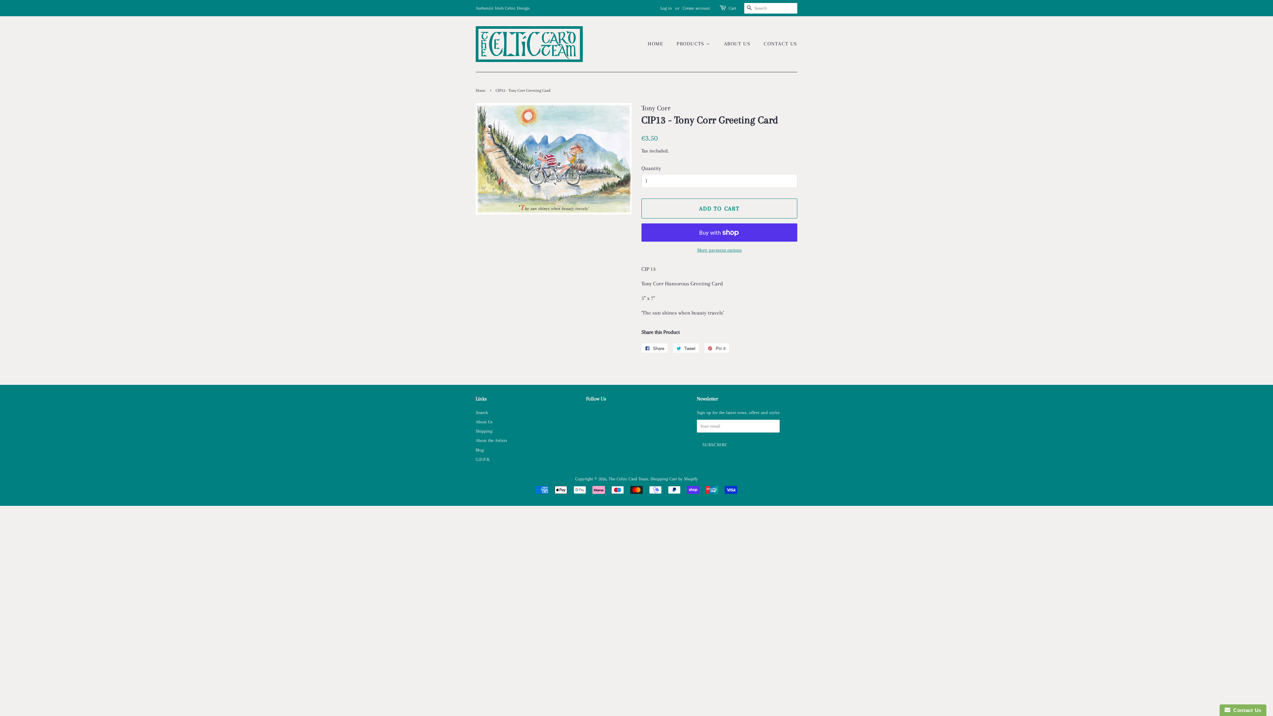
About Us (737, 44)
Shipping (484, 431)
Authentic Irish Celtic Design (503, 8)
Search (482, 412)
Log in (666, 8)
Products (691, 44)
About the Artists (491, 440)
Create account (696, 8)
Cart (732, 8)
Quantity (651, 168)
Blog (480, 449)
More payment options (719, 250)
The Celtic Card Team (628, 478)
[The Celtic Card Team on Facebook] (590, 413)
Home (655, 44)
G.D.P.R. (483, 459)
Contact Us (780, 44)
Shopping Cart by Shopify (674, 478)
